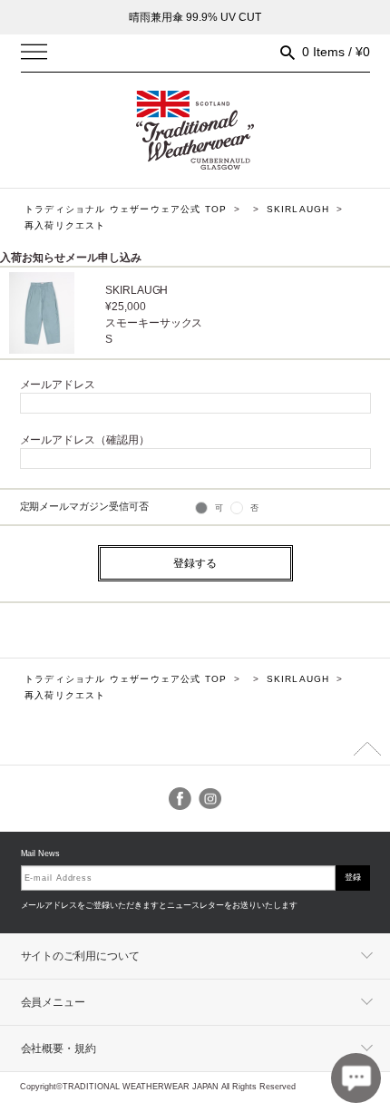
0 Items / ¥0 (336, 51)
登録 (353, 877)
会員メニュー (53, 1002)
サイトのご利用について (81, 956)
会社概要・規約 (59, 1048)
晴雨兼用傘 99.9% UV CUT (195, 17)
